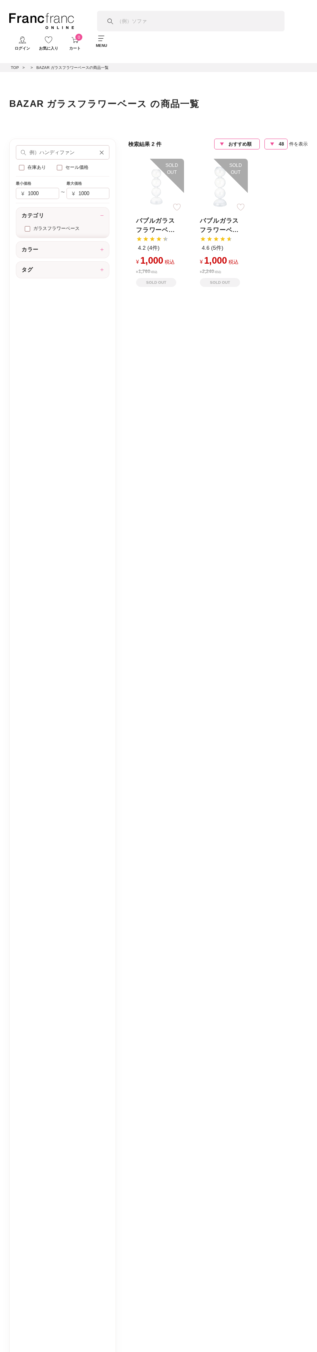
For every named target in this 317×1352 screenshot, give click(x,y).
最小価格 (23, 183)
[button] (101, 152)
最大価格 (74, 183)
